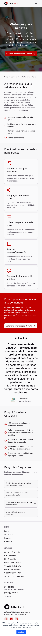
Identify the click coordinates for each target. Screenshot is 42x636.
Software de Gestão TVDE (15, 576)
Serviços (14, 77)
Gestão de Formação (12, 562)
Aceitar (21, 632)
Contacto (8, 541)
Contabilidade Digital (12, 566)
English (8, 596)
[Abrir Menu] (36, 3)
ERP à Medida (10, 559)
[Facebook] (17, 619)
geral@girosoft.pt (11, 592)
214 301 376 (9, 587)
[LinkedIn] (11, 619)
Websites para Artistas (13, 573)
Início (6, 77)
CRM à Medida (10, 556)
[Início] (11, 3)
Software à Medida (12, 552)
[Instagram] (6, 619)
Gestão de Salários (12, 569)
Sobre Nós (8, 534)
